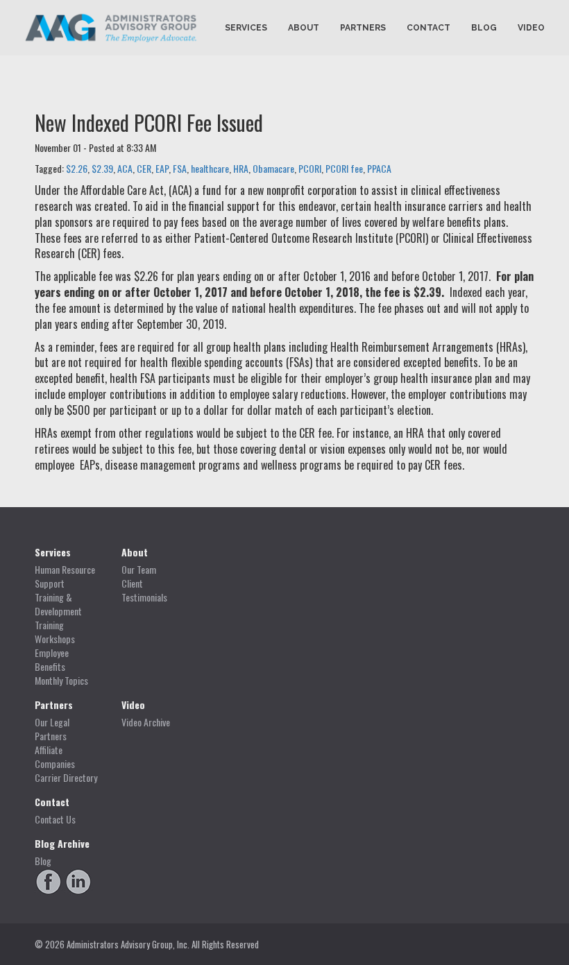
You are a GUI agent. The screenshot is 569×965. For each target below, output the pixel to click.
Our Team (138, 570)
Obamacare (273, 168)
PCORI (309, 168)
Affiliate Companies (55, 757)
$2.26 (76, 168)
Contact (428, 28)
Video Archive (145, 722)
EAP (162, 168)
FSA (180, 168)
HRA (240, 168)
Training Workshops (55, 632)
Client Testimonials (144, 590)
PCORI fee (344, 168)
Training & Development (58, 604)
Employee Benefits (52, 660)
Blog (484, 28)
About (303, 28)
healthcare (210, 168)
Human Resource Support (65, 576)
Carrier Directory (66, 778)
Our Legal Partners (52, 729)
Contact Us (55, 819)
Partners (363, 28)
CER (144, 168)
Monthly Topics (61, 681)
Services (246, 28)
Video (531, 28)
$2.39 (102, 168)
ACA (125, 168)
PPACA (379, 168)
